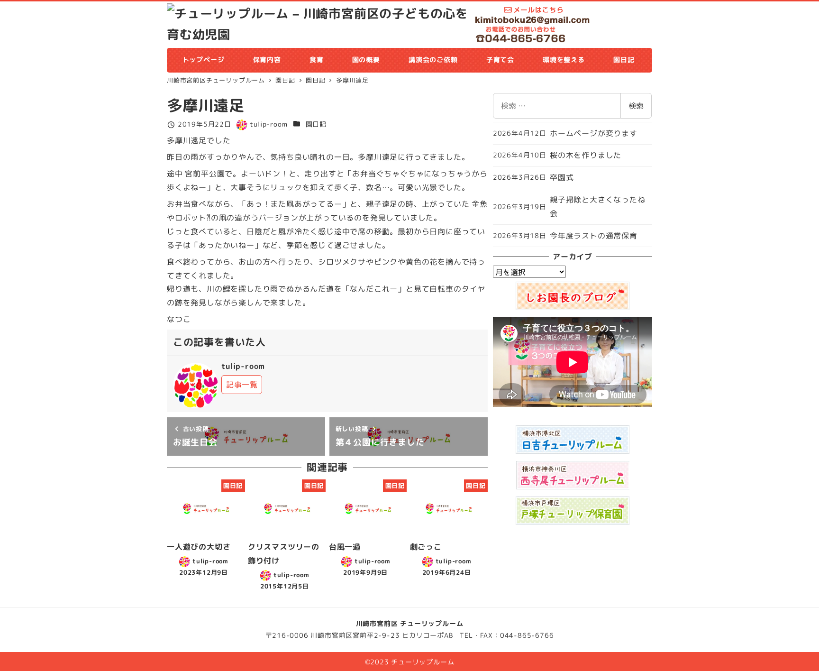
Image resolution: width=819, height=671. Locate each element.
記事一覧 (242, 384)
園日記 (316, 124)
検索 (636, 106)
